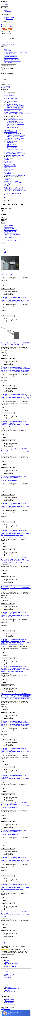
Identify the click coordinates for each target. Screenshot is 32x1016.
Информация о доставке (11, 963)
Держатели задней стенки (15, 122)
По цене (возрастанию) (10, 230)
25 (4, 247)
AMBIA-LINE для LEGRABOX (13, 187)
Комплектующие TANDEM (12, 110)
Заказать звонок (10, 36)
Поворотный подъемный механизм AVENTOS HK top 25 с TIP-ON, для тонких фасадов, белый (16, 643)
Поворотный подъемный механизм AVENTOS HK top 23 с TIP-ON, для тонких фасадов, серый (16, 343)
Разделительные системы (11, 58)
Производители (9, 987)
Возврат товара (9, 975)
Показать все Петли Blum (11, 101)
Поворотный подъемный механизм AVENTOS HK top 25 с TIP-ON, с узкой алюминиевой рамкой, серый (16, 724)
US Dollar (7, 11)
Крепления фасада (13, 127)
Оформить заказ (5, 87)
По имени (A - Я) (9, 227)
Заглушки (10, 126)
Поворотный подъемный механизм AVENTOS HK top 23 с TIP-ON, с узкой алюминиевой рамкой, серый (16, 398)
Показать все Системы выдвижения (14, 155)
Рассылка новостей (10, 1004)
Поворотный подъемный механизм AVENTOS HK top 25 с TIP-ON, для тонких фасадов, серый (16, 670)
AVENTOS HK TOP (10, 162)
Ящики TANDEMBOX (14, 133)
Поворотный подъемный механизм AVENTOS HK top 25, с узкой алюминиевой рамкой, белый (16, 861)
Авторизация (10, 17)
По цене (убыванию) (10, 231)
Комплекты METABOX (11, 130)
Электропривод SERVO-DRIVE (13, 183)
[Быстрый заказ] (10, 289)
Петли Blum (7, 50)
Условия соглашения (10, 966)
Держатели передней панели (15, 124)
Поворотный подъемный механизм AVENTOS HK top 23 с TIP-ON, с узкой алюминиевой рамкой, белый (16, 370)
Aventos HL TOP (9, 169)
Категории (5, 89)
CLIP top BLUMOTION (11, 93)
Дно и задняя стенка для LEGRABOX (15, 153)
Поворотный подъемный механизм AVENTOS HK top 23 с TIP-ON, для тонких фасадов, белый (16, 301)
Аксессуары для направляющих (13, 112)
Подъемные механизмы (10, 55)
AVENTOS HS (8, 170)
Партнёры (7, 990)
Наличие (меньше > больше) (12, 238)
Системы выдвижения (10, 53)
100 (5, 252)
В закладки (9, 293)
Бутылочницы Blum (10, 118)
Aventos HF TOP (9, 159)
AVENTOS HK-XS (10, 166)
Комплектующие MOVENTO (12, 109)
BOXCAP (10, 143)
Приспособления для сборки (12, 59)
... (7, 129)
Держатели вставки (13, 147)
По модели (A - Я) (9, 235)
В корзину (5, 288)
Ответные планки (9, 100)
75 (4, 250)
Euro (6, 10)
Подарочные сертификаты (12, 988)
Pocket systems (8, 62)
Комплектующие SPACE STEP (13, 152)
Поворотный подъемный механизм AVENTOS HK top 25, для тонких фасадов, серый (16, 833)
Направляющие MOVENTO (15, 106)
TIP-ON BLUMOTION (11, 181)
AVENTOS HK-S (9, 164)
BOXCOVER (11, 144)
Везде (5, 49)
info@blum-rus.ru (9, 42)
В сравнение (9, 294)
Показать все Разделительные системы (15, 190)
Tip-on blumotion (12, 121)
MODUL (7, 96)
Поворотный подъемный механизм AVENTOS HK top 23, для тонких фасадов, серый (16, 507)
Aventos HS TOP (9, 172)
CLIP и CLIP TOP (9, 95)
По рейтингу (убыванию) (11, 233)
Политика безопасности (11, 965)
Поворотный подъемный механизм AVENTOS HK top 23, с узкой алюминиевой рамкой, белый (16, 534)
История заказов (9, 1001)
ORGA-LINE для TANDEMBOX (13, 189)
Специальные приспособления (12, 61)
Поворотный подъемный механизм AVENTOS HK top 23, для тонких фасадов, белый (16, 479)
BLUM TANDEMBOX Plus (15, 138)
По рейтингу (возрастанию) (12, 234)
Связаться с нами (9, 974)
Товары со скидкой (10, 991)
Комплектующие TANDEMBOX (16, 141)
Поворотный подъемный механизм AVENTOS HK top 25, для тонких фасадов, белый (16, 806)
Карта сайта (8, 977)
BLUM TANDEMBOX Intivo (15, 136)
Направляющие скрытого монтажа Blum (15, 52)
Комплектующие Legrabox (15, 119)
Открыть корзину (5, 86)
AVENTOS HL (8, 167)
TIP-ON (6, 179)
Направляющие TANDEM (15, 107)
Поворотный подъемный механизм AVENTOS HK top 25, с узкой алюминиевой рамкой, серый (16, 888)
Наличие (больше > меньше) (12, 240)
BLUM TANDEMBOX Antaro (16, 135)
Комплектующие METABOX (12, 139)
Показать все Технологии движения (14, 184)
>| (4, 943)
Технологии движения (10, 56)
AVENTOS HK (8, 161)
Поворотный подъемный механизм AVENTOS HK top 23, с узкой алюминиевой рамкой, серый (16, 561)
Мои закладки (9, 1002)
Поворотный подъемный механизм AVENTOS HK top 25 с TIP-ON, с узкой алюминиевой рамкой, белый (16, 697)
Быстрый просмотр (11, 291)
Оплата (7, 960)
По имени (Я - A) (9, 228)
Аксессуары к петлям (10, 98)
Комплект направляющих (14, 104)
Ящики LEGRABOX (10, 132)
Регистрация (9, 19)
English (6, 4)
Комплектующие (9, 173)
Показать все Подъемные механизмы (14, 175)
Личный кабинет (9, 999)
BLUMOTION (8, 178)
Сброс (2, 217)
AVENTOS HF (8, 158)
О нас (6, 962)
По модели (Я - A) (9, 237)
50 (4, 249)
